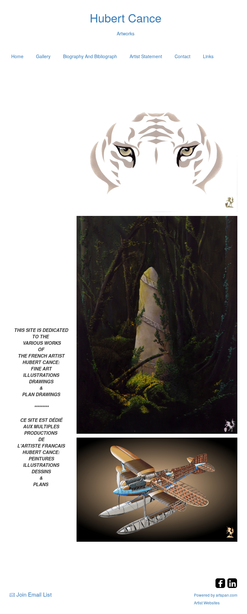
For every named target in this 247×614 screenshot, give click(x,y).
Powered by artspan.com (215, 595)
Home (17, 56)
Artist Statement (146, 56)
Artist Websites (207, 602)
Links (208, 56)
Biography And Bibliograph (90, 56)
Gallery (43, 56)
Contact (182, 56)
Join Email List (34, 594)
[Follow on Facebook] (221, 586)
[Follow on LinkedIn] (232, 586)
